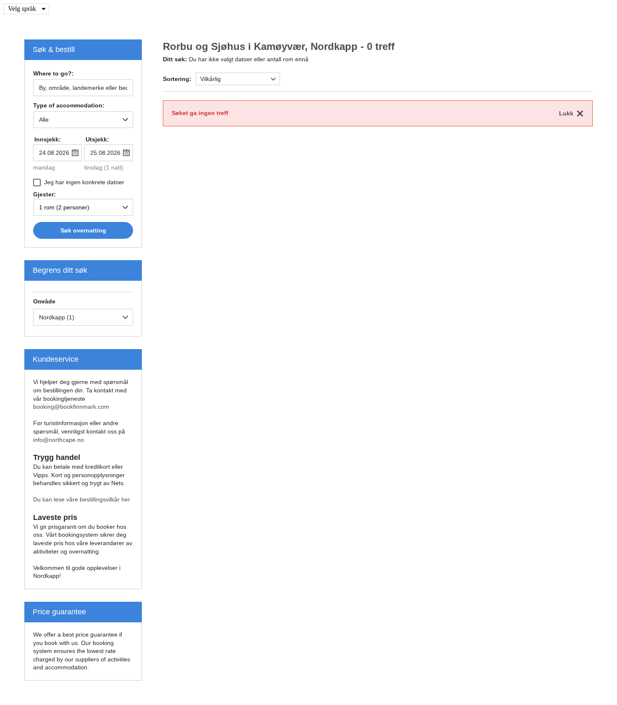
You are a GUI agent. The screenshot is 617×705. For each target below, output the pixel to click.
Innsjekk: (47, 139)
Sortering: (177, 79)
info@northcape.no (58, 439)
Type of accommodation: (69, 105)
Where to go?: (53, 73)
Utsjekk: (97, 139)
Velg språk (22, 8)
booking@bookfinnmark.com (71, 406)
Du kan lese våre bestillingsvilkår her (81, 499)
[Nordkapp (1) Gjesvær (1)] (83, 317)
